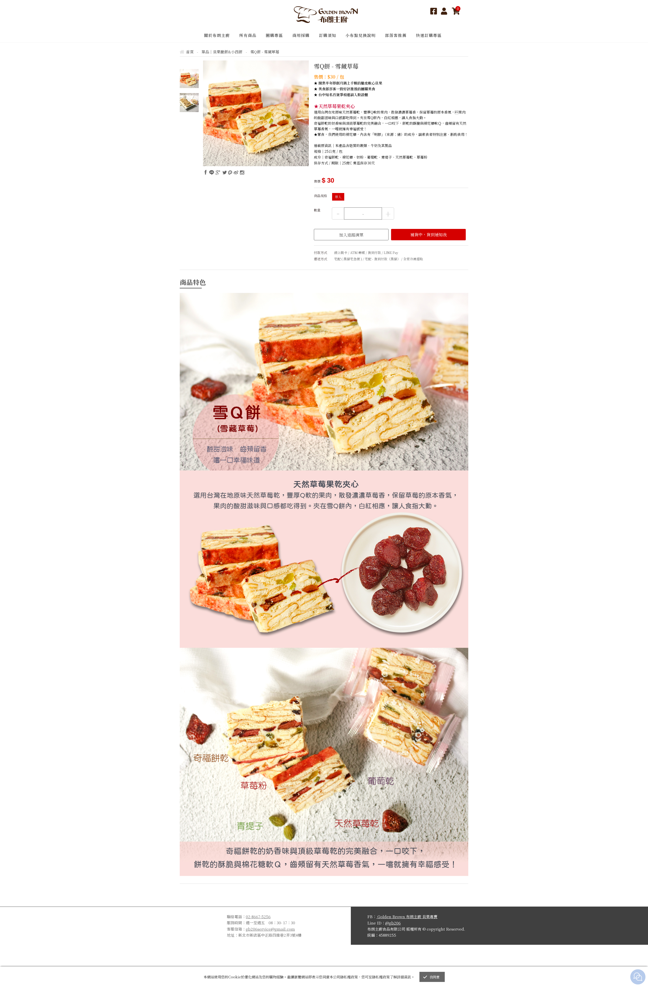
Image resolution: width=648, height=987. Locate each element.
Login (444, 11)
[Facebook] (433, 11)
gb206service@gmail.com (270, 929)
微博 (236, 172)
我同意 (435, 977)
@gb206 (393, 923)
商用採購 (301, 35)
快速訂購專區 (429, 35)
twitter (224, 172)
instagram (241, 172)
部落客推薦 (396, 35)
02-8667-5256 (258, 916)
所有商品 (247, 35)
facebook (205, 172)
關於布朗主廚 (217, 35)
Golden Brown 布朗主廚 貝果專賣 (406, 916)
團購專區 (274, 35)
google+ (218, 172)
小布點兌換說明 (361, 35)
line (211, 172)
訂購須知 (327, 35)
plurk (230, 172)
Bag (456, 11)
